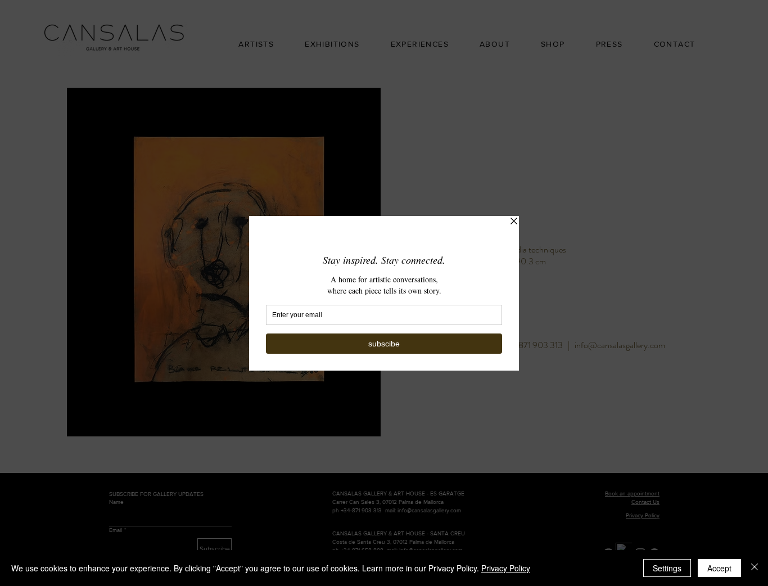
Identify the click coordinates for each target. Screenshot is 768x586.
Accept (719, 568)
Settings (667, 568)
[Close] (754, 568)
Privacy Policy (505, 568)
